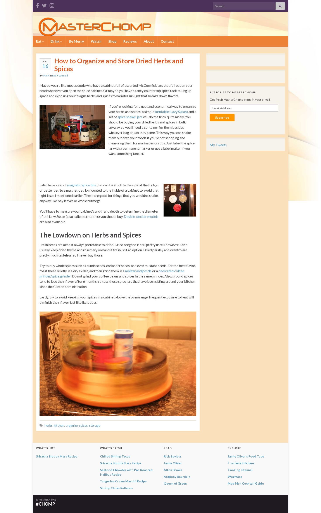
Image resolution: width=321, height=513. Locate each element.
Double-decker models (141, 216)
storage (94, 425)
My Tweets (218, 145)
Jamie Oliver (173, 463)
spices (83, 425)
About (149, 41)
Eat (39, 41)
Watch (96, 41)
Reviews (130, 41)
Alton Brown (173, 470)
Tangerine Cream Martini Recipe (123, 481)
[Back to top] (311, 503)
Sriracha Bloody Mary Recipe (56, 456)
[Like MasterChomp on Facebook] (37, 5)
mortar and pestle (138, 271)
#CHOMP (45, 503)
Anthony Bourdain (177, 476)
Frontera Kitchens (241, 463)
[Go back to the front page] (160, 24)
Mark (46, 75)
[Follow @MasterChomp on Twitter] (44, 5)
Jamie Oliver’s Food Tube (246, 456)
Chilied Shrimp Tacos (115, 456)
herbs (49, 425)
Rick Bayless (172, 456)
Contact (167, 41)
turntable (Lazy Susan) (171, 111)
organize (72, 425)
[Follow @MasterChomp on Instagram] (52, 5)
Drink (55, 41)
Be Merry (76, 41)
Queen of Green (175, 483)
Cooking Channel (240, 470)
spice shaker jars (130, 117)
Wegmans (235, 476)
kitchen (59, 425)
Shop (112, 41)
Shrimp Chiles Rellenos (116, 488)
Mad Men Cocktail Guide (246, 483)
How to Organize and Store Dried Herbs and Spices (118, 65)
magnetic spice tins (81, 185)
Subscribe (222, 117)
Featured (62, 75)
